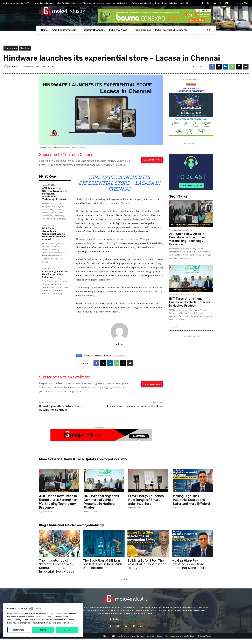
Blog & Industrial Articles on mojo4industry (71, 525)
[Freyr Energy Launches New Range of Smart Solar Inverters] (148, 480)
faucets (98, 355)
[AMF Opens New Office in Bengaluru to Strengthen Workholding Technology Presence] (191, 213)
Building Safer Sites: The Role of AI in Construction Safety (147, 564)
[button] (208, 30)
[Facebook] (202, 3)
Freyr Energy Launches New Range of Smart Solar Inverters (55, 274)
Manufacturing (175, 230)
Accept (67, 630)
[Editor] (6, 66)
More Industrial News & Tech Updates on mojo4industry (83, 459)
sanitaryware (119, 355)
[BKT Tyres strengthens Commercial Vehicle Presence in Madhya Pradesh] (191, 278)
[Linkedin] (214, 3)
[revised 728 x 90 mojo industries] (154, 22)
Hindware (107, 355)
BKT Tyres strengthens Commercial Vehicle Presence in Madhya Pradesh (53, 234)
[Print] (246, 67)
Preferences (18, 630)
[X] (221, 3)
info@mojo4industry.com (131, 619)
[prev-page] (171, 326)
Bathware (88, 355)
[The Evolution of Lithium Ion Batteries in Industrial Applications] (104, 543)
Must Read (25, 48)
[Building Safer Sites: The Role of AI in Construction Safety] (148, 543)
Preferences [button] (67, 623)
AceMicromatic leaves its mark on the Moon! (135, 406)
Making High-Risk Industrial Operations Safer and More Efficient (191, 500)
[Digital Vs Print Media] (101, 440)
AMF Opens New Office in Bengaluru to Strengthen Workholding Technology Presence (187, 239)
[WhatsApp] (232, 67)
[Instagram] (208, 3)
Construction (11, 48)
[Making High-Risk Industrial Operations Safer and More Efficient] (193, 480)
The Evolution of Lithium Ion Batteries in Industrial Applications (102, 564)
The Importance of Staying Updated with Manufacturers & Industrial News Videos (56, 566)
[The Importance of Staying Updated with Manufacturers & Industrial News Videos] (59, 543)
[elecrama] (191, 135)
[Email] (239, 67)
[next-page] (175, 326)
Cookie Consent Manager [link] (17, 608)
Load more (125, 579)
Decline (43, 630)
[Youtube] (227, 3)
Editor (15, 66)
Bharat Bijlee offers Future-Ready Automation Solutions (61, 408)
